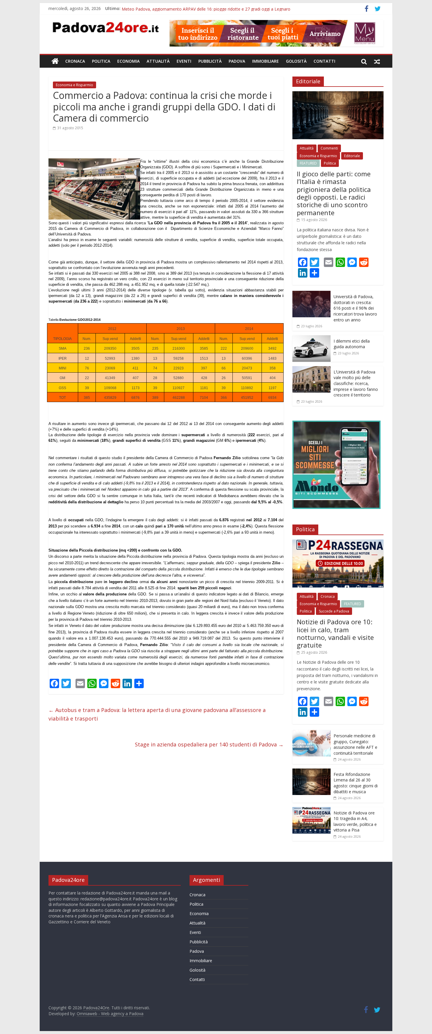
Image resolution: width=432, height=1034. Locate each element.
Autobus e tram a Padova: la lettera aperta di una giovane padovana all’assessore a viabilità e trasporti (157, 714)
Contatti (324, 61)
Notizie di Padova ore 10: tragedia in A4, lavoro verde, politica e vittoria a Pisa (355, 821)
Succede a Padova (334, 611)
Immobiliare (265, 61)
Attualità (158, 61)
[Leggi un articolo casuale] (377, 61)
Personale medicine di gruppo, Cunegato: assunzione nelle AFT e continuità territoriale (355, 744)
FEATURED (308, 163)
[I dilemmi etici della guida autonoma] (311, 338)
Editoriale (352, 155)
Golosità (296, 61)
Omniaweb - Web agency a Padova (110, 1013)
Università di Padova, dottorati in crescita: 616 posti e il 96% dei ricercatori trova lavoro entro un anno (355, 308)
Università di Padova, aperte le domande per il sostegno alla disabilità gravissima (198, 8)
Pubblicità (210, 61)
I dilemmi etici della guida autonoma (352, 344)
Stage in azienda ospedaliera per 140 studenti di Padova (209, 744)
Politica (101, 61)
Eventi (184, 61)
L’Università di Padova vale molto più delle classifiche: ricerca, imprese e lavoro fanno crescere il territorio (356, 383)
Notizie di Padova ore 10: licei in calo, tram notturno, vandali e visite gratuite (335, 633)
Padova (237, 61)
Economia (128, 61)
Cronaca (75, 61)
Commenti (329, 148)
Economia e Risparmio (74, 84)
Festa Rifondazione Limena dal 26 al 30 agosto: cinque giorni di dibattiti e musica (356, 782)
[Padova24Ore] (55, 61)
